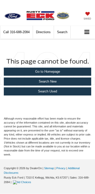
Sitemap (49, 168)
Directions (43, 32)
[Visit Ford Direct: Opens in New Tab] (22, 182)
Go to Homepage (47, 71)
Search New (47, 81)
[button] (16, 32)
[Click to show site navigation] (87, 32)
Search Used (47, 91)
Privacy (61, 168)
